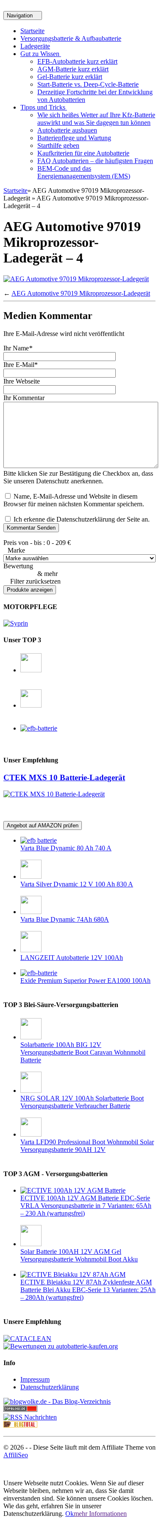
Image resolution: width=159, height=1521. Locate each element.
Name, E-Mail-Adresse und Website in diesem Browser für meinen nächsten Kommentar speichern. (73, 500)
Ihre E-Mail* (20, 364)
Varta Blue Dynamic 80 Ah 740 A (66, 848)
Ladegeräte (35, 46)
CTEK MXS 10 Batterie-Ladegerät (64, 777)
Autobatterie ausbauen (67, 130)
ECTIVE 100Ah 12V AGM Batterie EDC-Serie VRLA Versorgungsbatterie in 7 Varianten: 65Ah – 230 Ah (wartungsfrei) (85, 1205)
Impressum (35, 1379)
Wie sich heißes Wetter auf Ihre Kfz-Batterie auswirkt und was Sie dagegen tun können (96, 118)
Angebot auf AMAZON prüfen (42, 825)
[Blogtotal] (20, 1425)
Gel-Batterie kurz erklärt (69, 76)
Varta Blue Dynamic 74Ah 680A (64, 919)
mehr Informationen (100, 1513)
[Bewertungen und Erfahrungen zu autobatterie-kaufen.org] (60, 1346)
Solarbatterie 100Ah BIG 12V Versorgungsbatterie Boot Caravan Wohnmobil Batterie (82, 1052)
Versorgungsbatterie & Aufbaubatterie (70, 38)
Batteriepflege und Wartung (74, 137)
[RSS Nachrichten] (30, 1417)
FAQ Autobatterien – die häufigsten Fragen (95, 160)
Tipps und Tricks (43, 107)
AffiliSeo (15, 1455)
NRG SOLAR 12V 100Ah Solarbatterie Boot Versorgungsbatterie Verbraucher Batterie (82, 1102)
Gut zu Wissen (40, 53)
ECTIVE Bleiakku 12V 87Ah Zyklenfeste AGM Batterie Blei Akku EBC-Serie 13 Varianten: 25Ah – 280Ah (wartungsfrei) (88, 1289)
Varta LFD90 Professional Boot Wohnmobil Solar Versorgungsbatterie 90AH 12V (87, 1145)
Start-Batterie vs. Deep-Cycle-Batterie (88, 84)
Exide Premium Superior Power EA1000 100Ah (85, 980)
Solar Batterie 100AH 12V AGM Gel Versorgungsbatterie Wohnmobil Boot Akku (79, 1255)
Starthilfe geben (58, 145)
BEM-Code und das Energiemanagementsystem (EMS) (83, 172)
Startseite (32, 30)
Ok (69, 1513)
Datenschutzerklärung (49, 1387)
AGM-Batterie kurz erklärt (73, 69)
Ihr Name (17, 348)
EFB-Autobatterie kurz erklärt (77, 61)
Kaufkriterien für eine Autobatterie (83, 153)
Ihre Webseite (21, 381)
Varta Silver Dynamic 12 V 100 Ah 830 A (76, 884)
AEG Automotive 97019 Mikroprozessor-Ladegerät (80, 293)
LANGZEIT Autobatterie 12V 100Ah (71, 957)
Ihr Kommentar (24, 397)
